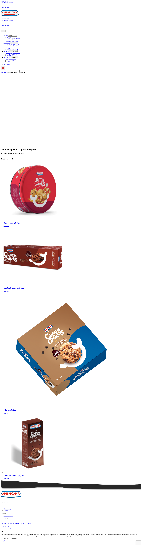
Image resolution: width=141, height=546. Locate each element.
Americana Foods (5, 18)
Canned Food (9, 47)
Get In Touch (7, 64)
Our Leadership (10, 39)
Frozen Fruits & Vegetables (12, 45)
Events (8, 61)
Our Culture (6, 57)
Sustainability (9, 55)
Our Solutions (7, 63)
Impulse (8, 48)
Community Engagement (12, 54)
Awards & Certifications (12, 41)
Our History (9, 37)
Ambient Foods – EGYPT (12, 49)
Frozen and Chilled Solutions (13, 44)
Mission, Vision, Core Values (13, 38)
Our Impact (6, 51)
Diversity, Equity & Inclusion (13, 53)
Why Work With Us (11, 59)
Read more (6, 226)
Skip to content (4, 1)
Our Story (6, 35)
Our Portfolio (7, 43)
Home (2, 72)
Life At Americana (10, 60)
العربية (2, 28)
